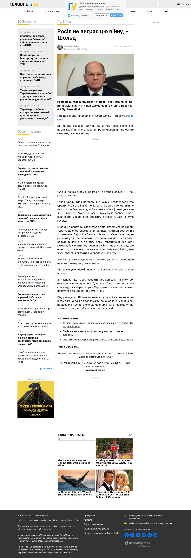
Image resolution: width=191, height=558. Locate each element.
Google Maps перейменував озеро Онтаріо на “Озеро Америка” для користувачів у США (33, 200)
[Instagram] (144, 535)
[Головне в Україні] (24, 4)
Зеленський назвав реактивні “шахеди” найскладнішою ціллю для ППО (34, 217)
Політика (28, 11)
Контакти (88, 520)
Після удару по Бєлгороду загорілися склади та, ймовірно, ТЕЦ (32, 231)
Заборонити (102, 15)
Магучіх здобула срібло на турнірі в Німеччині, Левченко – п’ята (34, 246)
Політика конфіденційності (96, 528)
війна (67, 346)
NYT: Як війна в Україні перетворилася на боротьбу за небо (98, 339)
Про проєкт (89, 515)
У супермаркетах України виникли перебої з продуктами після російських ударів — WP (34, 337)
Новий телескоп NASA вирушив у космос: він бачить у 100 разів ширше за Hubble (34, 260)
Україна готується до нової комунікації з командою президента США (32, 170)
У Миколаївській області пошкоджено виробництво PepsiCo (32, 184)
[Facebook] (126, 535)
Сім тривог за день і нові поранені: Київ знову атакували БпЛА (31, 296)
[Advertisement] (95, 163)
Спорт (151, 11)
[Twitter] (132, 535)
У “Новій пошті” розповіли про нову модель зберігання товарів (34, 310)
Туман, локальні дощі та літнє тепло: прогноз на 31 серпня (34, 142)
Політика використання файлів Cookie (102, 533)
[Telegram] (138, 535)
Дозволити (116, 15)
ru (183, 4)
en (187, 4)
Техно (133, 11)
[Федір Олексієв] (60, 49)
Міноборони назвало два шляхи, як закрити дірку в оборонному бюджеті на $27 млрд (33, 355)
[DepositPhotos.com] (137, 544)
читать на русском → (123, 46)
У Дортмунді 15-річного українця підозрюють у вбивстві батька (30, 155)
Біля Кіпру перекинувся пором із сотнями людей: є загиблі (34, 323)
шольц (75, 346)
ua (178, 4)
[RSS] (155, 535)
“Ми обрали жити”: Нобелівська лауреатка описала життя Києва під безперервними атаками (31, 279)
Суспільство (51, 11)
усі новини (46, 368)
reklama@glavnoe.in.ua (140, 523)
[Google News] (149, 535)
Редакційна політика (93, 524)
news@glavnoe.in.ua (138, 515)
